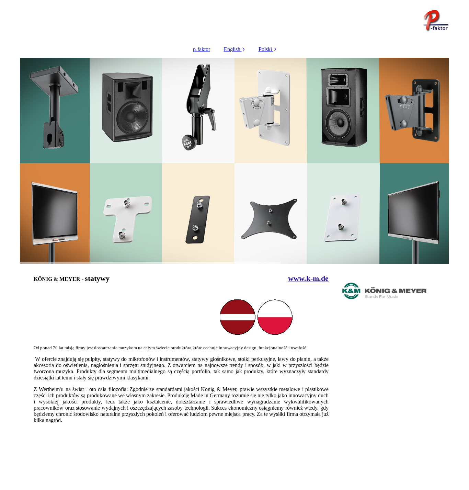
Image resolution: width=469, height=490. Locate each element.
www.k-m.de (308, 278)
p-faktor (201, 49)
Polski (265, 49)
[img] (234, 20)
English (232, 49)
